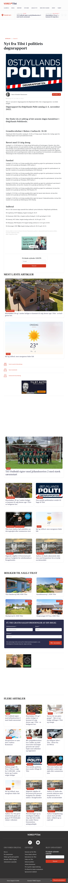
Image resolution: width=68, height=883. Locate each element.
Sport (53, 8)
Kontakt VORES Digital (10, 859)
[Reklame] (34, 243)
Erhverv (19, 8)
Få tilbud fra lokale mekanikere (34, 869)
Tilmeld (34, 266)
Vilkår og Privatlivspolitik (11, 857)
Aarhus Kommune (30, 864)
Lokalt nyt (34, 8)
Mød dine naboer (44, 8)
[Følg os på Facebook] (30, 842)
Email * (37, 626)
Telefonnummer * (11, 626)
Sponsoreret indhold (31, 872)
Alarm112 (6, 8)
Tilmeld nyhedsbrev (59, 880)
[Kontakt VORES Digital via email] (38, 842)
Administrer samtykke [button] (10, 862)
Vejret (59, 8)
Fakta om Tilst (29, 859)
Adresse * (9, 633)
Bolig (12, 8)
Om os (6, 852)
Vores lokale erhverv (31, 854)
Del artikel (55, 94)
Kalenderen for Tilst (30, 857)
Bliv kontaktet (55, 643)
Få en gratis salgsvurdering (33, 867)
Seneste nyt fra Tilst (30, 852)
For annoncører (8, 854)
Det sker (26, 8)
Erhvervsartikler (29, 862)
